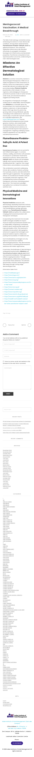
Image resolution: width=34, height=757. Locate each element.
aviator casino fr (8, 556)
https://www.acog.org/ (11, 280)
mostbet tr (6, 629)
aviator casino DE (8, 554)
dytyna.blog (6, 600)
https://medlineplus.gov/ (12, 273)
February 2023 (7, 476)
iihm (18, 35)
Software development (10, 669)
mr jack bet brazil (8, 633)
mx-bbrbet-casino (8, 634)
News (4, 638)
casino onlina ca (8, 585)
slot (4, 665)
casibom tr (6, 579)
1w (3, 500)
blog (4, 574)
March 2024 (6, 465)
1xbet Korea (6, 528)
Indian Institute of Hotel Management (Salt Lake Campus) (17, 722)
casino (5, 580)
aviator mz (6, 561)
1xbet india (6, 526)
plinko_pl (6, 657)
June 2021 (5, 483)
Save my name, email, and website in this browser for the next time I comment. (16, 362)
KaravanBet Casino (8, 611)
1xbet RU (5, 536)
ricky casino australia (10, 662)
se (3, 664)
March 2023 (6, 475)
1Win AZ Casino (7, 502)
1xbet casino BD (7, 521)
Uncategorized (7, 674)
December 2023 (7, 470)
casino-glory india (9, 592)
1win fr (5, 508)
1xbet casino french (9, 523)
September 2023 (7, 471)
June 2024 (6, 460)
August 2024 (6, 457)
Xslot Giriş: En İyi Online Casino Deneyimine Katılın (16, 432)
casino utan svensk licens (11, 590)
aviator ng (6, 562)
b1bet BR (5, 564)
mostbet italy (7, 624)
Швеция (5, 690)
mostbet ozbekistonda (10, 626)
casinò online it (7, 588)
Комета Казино (7, 685)
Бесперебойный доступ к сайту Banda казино (14, 428)
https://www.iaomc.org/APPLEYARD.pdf (16, 296)
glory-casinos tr (8, 608)
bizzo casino (7, 572)
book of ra (6, 575)
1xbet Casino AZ (7, 520)
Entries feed (6, 702)
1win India (7, 36)
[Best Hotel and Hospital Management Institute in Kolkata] (17, 4)
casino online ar (8, 587)
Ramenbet (6, 660)
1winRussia (6, 516)
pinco (4, 651)
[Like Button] (13, 36)
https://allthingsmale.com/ (11, 119)
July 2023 (5, 473)
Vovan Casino (7, 680)
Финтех (5, 687)
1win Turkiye (6, 513)
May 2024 (5, 462)
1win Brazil (6, 505)
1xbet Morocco (7, 533)
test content (7, 672)
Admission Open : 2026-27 (15, 11)
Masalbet (5, 618)
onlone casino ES (8, 641)
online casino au (8, 639)
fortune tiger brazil (9, 605)
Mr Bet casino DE (8, 631)
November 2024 (7, 452)
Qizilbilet (5, 659)
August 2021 (6, 480)
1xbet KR (5, 529)
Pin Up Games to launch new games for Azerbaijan (17, 421)
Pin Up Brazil (6, 647)
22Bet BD (5, 546)
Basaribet (5, 567)
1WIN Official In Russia (9, 511)
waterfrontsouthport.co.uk (12, 683)
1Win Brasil (6, 503)
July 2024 (5, 458)
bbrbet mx (6, 570)
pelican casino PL (8, 646)
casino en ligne (7, 582)
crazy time (6, 597)
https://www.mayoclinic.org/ (13, 292)
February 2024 (7, 466)
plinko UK (5, 656)
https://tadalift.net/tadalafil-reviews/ (16, 299)
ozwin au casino (8, 642)
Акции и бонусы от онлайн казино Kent (12, 430)
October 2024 (7, 453)
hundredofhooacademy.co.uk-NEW (13, 610)
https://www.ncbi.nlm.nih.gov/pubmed (16, 294)
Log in (4, 701)
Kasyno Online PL (8, 613)
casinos (5, 593)
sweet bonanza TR (8, 670)
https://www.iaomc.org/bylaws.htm (15, 277)
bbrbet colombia (8, 569)
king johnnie (7, 615)
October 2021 (6, 478)
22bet (4, 544)
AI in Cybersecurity (8, 549)
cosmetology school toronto (12, 595)
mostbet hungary (8, 623)
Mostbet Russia (7, 628)
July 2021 (5, 481)
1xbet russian (7, 539)
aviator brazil (7, 552)
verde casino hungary (9, 675)
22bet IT (5, 547)
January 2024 (7, 468)
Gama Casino (7, 606)
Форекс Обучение (8, 688)
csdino (5, 598)
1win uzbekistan (7, 515)
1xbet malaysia (7, 531)
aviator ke (6, 559)
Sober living (6, 667)
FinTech (5, 601)
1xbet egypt (6, 525)
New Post (5, 636)
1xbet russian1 (7, 541)
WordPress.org (7, 705)
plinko (5, 652)
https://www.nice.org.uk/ (11, 287)
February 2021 (7, 486)
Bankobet (6, 565)
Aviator (5, 551)
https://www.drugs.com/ (11, 275)
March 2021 (6, 485)
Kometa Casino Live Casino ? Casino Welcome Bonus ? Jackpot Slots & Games (16, 424)
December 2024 (7, 450)
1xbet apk (5, 518)
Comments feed (7, 704)
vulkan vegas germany (10, 682)
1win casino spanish (9, 507)
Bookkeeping (6, 577)
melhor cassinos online (10, 620)
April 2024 (5, 463)
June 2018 (5, 488)
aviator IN (6, 557)
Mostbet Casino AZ (8, 621)
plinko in (5, 654)
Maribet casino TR (8, 616)
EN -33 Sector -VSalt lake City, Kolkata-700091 (17, 727)
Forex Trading (7, 603)
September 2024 (7, 455)
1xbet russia (6, 538)
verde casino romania (9, 678)
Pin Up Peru (6, 649)
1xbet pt (5, 534)
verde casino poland (9, 677)
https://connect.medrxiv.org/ (13, 289)
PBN (4, 644)
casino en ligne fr (8, 583)
